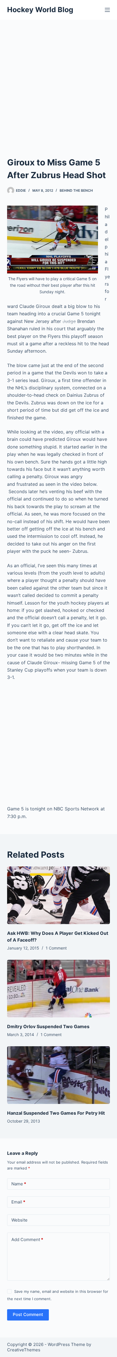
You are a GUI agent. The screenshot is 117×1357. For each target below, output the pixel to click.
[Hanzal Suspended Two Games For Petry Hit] (58, 1075)
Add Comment (27, 1239)
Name (18, 1183)
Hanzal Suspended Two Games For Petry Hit (56, 1113)
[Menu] (107, 9)
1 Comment (56, 948)
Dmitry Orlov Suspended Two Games (48, 1026)
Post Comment (28, 1314)
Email (18, 1202)
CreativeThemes (23, 1349)
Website (19, 1220)
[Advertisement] (58, 81)
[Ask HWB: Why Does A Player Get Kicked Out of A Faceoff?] (58, 895)
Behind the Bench (76, 190)
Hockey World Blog (40, 9)
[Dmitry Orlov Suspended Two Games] (58, 988)
